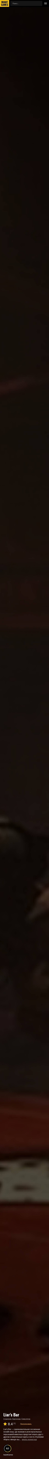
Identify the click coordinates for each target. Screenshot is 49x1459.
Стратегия (7, 1419)
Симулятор (25, 1419)
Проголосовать (25, 1424)
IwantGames (4, 3)
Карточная (16, 1419)
